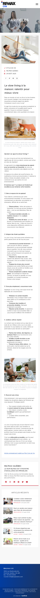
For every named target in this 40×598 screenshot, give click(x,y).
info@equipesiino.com (16, 576)
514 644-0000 (11, 575)
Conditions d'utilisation (21, 591)
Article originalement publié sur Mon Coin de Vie (19, 453)
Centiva (24, 595)
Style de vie (11, 68)
